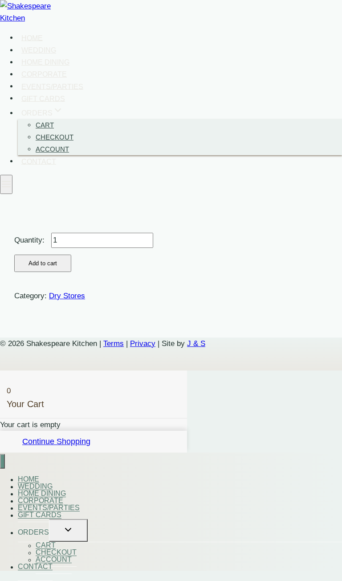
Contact (38, 161)
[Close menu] (2, 461)
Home (32, 37)
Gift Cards (43, 98)
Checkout (54, 137)
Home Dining (45, 62)
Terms (113, 343)
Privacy (142, 343)
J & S (196, 343)
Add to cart (42, 263)
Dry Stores (67, 296)
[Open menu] (6, 184)
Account (52, 149)
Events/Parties (52, 86)
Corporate (44, 74)
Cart (45, 125)
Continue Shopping (56, 441)
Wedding (38, 50)
